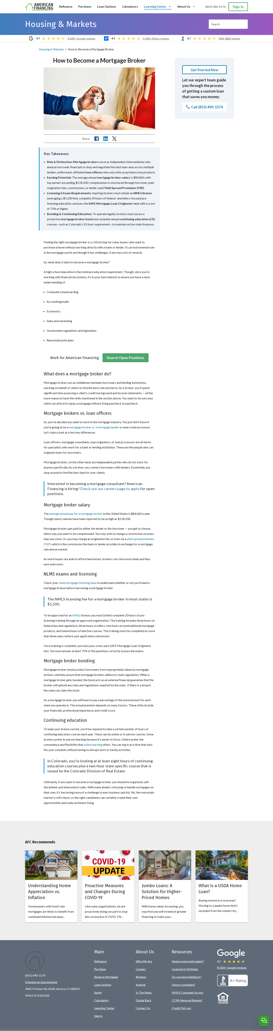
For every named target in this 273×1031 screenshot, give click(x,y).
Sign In (238, 6)
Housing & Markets (51, 49)
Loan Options (106, 6)
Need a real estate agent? (188, 961)
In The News (144, 992)
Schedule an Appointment (41, 982)
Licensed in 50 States (185, 969)
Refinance (65, 6)
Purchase (84, 6)
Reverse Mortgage (106, 977)
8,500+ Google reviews (81, 38)
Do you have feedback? (187, 977)
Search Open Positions (125, 357)
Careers (141, 969)
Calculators (130, 6)
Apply (98, 992)
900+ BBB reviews (229, 38)
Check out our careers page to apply (109, 488)
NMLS (76, 615)
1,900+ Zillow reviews (156, 38)
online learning (93, 744)
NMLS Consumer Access (187, 992)
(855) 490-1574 (215, 6)
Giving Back (143, 1000)
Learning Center (104, 1008)
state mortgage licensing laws (77, 582)
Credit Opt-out (181, 1008)
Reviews (141, 977)
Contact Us (143, 1008)
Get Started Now (204, 69)
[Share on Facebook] (96, 138)
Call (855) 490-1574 (207, 107)
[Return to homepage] (39, 6)
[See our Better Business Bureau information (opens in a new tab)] (232, 985)
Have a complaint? (183, 984)
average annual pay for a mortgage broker (76, 513)
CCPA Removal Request (187, 1000)
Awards (141, 984)
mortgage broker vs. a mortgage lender (94, 427)
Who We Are (144, 961)
